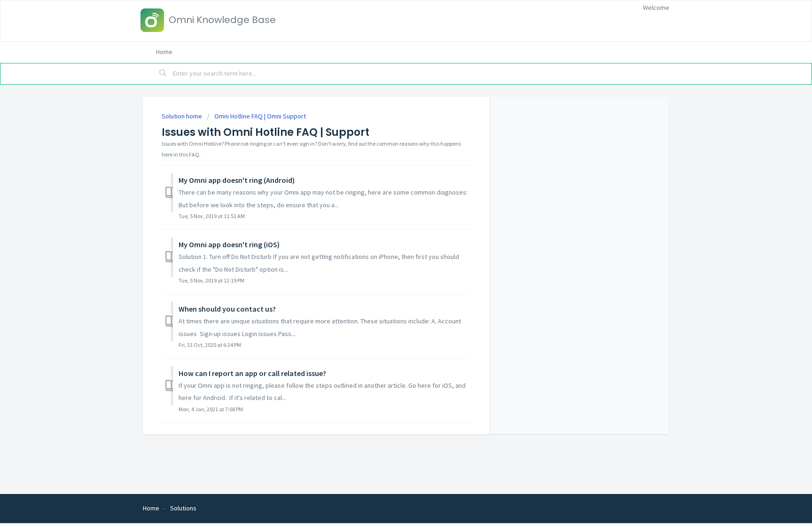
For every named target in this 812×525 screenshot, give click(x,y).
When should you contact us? (227, 308)
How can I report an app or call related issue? (252, 373)
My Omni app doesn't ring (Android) (237, 180)
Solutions (183, 508)
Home (164, 51)
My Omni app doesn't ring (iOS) (229, 244)
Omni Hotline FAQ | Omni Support (260, 116)
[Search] (163, 73)
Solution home (182, 116)
